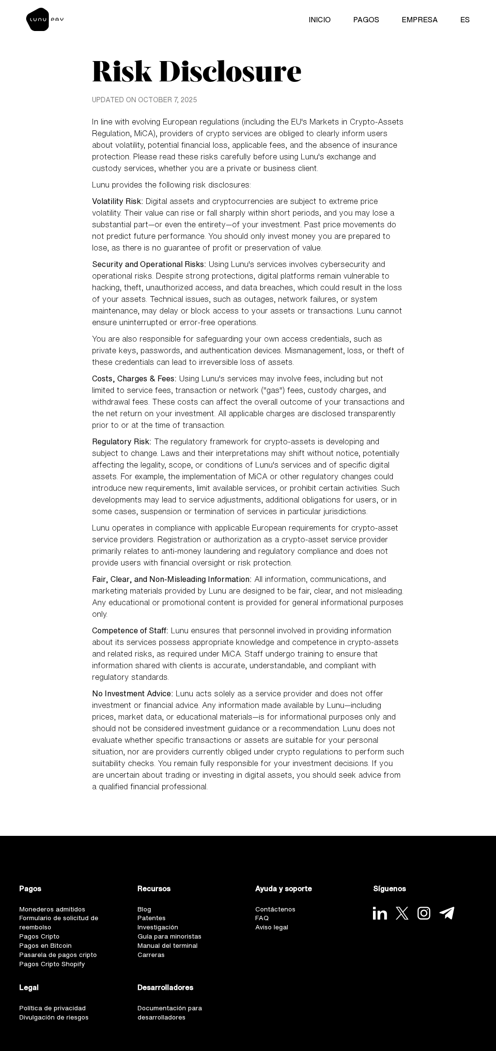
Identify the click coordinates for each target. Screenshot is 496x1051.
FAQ (262, 920)
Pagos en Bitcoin (47, 950)
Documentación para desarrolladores (172, 1021)
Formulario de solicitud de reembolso (61, 925)
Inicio (317, 20)
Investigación (159, 930)
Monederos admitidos (55, 909)
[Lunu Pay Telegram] (450, 913)
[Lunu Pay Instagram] (426, 913)
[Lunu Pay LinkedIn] (380, 913)
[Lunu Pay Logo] (47, 20)
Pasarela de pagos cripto (61, 960)
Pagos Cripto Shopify (55, 970)
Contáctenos (276, 909)
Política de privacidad (55, 1016)
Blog (145, 909)
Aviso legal (273, 930)
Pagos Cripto (41, 940)
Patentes (152, 920)
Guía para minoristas (172, 940)
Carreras (152, 960)
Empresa (417, 20)
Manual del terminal (170, 950)
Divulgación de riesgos (56, 1026)
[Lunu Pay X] (403, 913)
